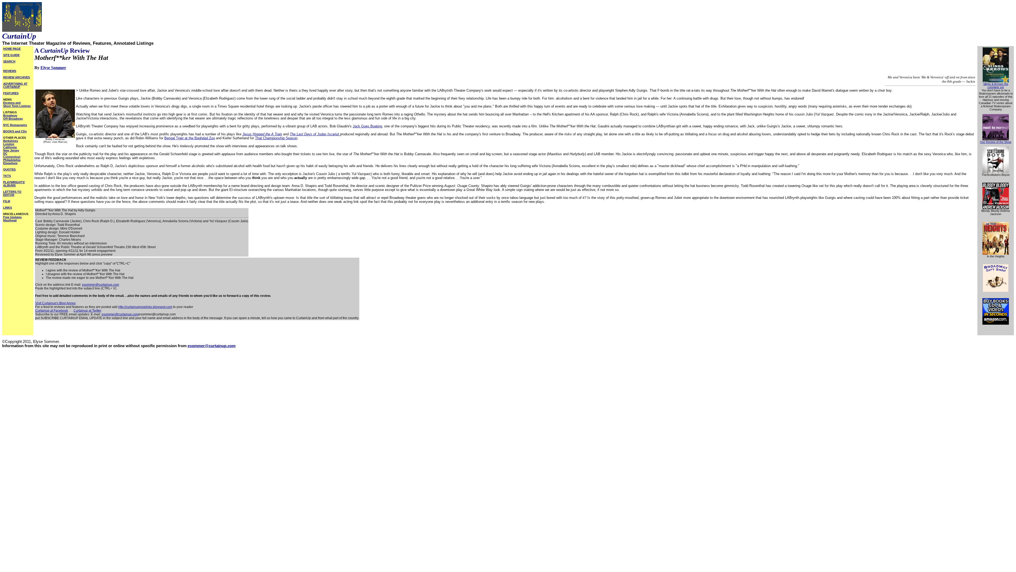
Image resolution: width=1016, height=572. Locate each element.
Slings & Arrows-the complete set (995, 85)
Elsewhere (10, 163)
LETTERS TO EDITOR (12, 193)
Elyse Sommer (53, 67)
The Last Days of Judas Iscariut (315, 134)
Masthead (10, 220)
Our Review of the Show (995, 142)
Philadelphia (11, 160)
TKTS (7, 175)
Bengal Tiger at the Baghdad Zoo (189, 138)
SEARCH (9, 61)
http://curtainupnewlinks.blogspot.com (145, 307)
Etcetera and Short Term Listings (17, 104)
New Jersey (11, 150)
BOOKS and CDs (15, 131)
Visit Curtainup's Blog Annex (55, 303)
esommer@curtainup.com (100, 285)
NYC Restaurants (15, 125)
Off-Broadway (13, 118)
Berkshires (10, 140)
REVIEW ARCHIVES (16, 77)
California (10, 147)
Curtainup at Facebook (51, 310)
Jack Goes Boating (367, 126)
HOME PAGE (12, 48)
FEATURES (11, 93)
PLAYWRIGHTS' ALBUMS (14, 184)
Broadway (10, 115)
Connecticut (11, 156)
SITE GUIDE (11, 55)
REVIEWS (9, 71)
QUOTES (9, 169)
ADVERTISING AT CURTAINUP (15, 85)
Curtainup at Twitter (87, 310)
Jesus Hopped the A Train (262, 134)
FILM (6, 201)
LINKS (7, 207)
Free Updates (12, 217)
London (8, 144)
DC (5, 153)
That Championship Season (276, 138)
